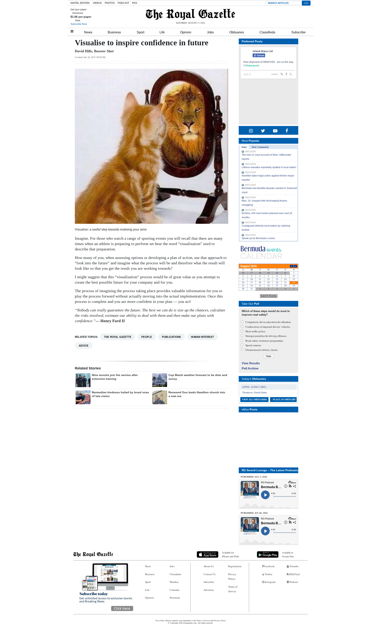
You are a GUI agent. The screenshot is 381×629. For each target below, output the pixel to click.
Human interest (202, 337)
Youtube (294, 566)
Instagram (269, 582)
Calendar (174, 590)
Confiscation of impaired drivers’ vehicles (267, 327)
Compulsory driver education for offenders (268, 322)
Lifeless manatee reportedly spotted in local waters (269, 167)
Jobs (210, 32)
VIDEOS (97, 3)
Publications (171, 337)
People (146, 337)
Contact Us (210, 574)
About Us (209, 566)
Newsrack (175, 597)
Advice (84, 345)
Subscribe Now (78, 24)
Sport (140, 32)
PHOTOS (110, 3)
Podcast (293, 582)
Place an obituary (284, 399)
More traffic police (255, 331)
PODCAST (123, 3)
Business (114, 32)
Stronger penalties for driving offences (265, 336)
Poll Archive (250, 368)
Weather (174, 582)
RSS (134, 3)
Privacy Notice (232, 576)
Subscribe (298, 32)
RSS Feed (294, 574)
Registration (234, 566)
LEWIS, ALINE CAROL (254, 386)
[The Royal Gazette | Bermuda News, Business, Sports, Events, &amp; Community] (190, 14)
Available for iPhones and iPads (230, 554)
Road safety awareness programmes (264, 340)
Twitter (268, 574)
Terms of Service (232, 589)
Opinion (185, 32)
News (88, 32)
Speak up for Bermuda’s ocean (258, 238)
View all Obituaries (254, 399)
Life (162, 32)
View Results (251, 363)
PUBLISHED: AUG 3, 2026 (254, 476)
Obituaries (236, 32)
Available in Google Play (288, 554)
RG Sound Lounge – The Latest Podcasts (270, 470)
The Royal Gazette (117, 337)
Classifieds (267, 32)
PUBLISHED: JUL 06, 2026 (254, 513)
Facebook (269, 566)
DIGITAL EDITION (79, 3)
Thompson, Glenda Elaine (254, 392)
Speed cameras (253, 345)
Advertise (209, 590)
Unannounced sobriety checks (261, 350)
